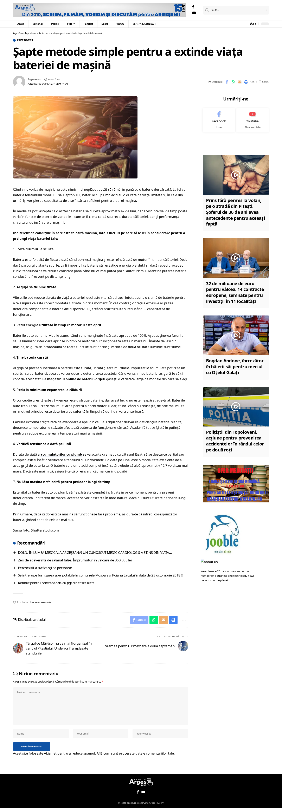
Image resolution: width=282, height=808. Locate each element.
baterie (35, 602)
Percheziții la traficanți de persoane (45, 567)
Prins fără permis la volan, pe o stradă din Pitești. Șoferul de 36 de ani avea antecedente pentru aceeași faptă (235, 212)
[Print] (246, 82)
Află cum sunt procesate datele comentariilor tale (135, 753)
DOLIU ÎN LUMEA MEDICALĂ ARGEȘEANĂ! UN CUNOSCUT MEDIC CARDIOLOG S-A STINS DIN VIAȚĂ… (95, 552)
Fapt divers (25, 40)
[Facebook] (193, 7)
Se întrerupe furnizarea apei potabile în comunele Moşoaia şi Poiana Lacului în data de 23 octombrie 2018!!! (100, 575)
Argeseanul (34, 79)
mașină (46, 602)
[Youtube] (252, 120)
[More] (252, 82)
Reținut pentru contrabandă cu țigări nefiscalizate (56, 582)
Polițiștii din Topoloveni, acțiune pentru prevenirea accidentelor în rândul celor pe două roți (235, 441)
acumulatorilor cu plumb (61, 454)
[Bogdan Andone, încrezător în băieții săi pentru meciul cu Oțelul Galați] (236, 335)
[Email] (239, 82)
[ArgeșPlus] (99, 10)
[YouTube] (194, 13)
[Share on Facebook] (227, 82)
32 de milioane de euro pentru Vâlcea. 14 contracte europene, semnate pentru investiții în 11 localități (235, 292)
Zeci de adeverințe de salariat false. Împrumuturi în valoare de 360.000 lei (75, 560)
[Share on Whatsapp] (233, 82)
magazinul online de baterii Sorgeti (76, 379)
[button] (252, 24)
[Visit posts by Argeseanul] (19, 82)
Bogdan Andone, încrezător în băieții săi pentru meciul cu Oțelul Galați (235, 366)
